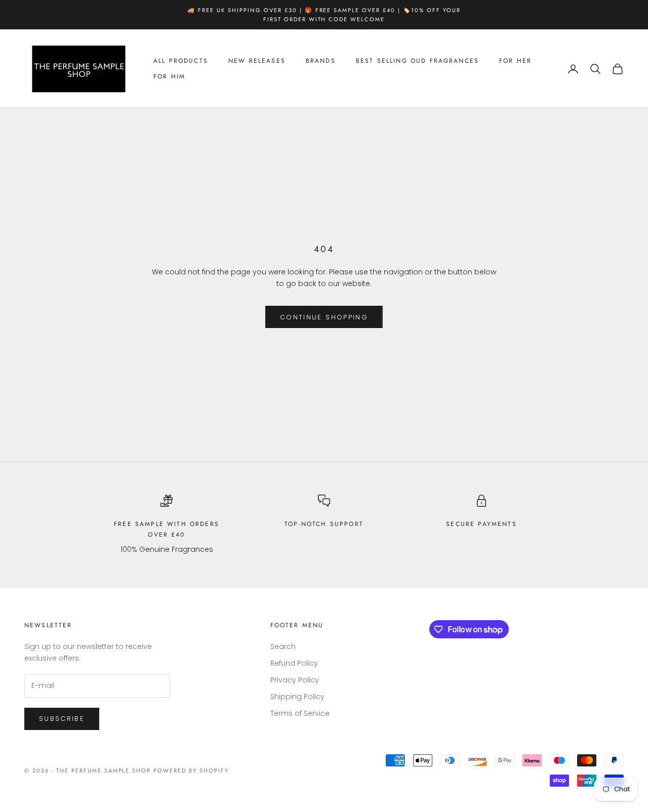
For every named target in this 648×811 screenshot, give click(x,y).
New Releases (257, 61)
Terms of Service (300, 713)
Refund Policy (294, 663)
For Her (515, 61)
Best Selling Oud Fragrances (417, 61)
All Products (180, 61)
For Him (169, 76)
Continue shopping (324, 317)
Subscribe (62, 718)
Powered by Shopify (191, 770)
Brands (321, 61)
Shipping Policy (297, 697)
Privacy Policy (294, 680)
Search (283, 646)
